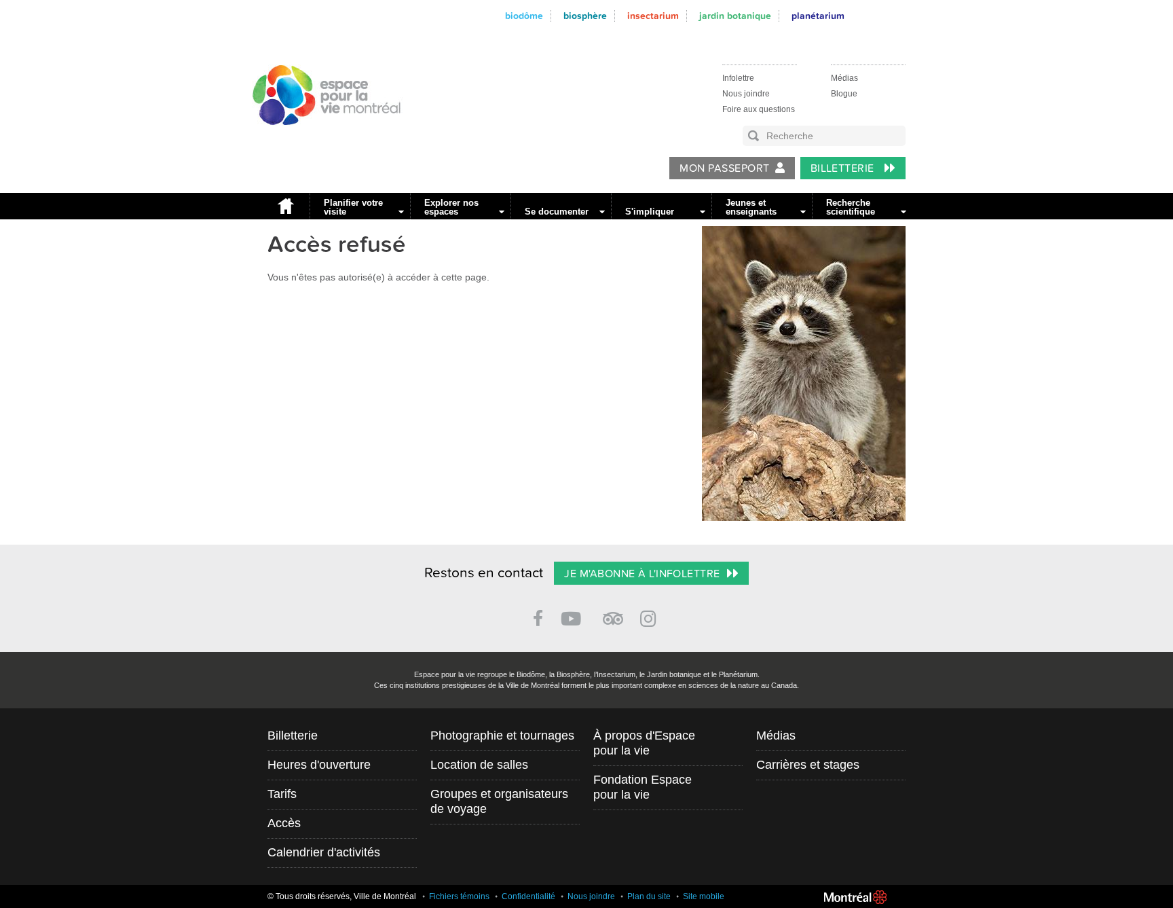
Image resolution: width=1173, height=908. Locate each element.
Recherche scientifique (850, 207)
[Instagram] (651, 616)
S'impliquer (649, 211)
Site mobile (703, 896)
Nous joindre (746, 93)
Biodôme (524, 16)
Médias (844, 78)
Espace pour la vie (319, 138)
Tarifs (282, 794)
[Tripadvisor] (613, 613)
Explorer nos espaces (451, 207)
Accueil (285, 206)
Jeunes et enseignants (751, 207)
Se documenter (557, 211)
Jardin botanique (735, 16)
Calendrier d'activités (323, 852)
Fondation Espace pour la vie (642, 787)
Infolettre (738, 78)
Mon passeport (724, 168)
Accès (284, 823)
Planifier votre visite (353, 207)
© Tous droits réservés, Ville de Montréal (341, 896)
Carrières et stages (807, 764)
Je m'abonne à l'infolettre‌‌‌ (642, 574)
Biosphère (585, 16)
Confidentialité (528, 896)
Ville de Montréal (855, 897)
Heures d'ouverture (319, 764)
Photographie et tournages (502, 735)
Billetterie (844, 168)
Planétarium (818, 16)
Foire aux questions (758, 109)
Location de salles (479, 764)
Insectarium (653, 16)
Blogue (844, 93)
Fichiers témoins (459, 896)
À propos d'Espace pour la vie (644, 743)
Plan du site (649, 896)
